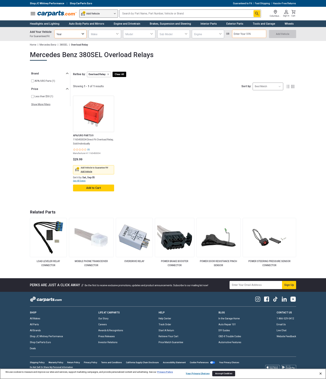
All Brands (35, 330)
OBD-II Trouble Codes (230, 336)
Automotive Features (230, 342)
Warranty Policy (56, 362)
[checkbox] (32, 81)
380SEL (64, 44)
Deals (33, 348)
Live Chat (281, 330)
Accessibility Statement (174, 362)
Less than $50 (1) (44, 96)
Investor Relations (107, 342)
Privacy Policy (90, 362)
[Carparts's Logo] (57, 13)
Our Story (103, 318)
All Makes (35, 318)
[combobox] (70, 34)
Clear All (119, 74)
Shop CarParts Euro (40, 342)
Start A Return (166, 330)
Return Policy (73, 362)
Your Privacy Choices (229, 362)
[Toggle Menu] (33, 14)
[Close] (320, 373)
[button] (99, 74)
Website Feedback (286, 336)
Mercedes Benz (48, 44)
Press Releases (106, 336)
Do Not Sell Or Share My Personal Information (51, 367)
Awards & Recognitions (110, 330)
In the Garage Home (229, 318)
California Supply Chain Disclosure (142, 362)
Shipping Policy (37, 362)
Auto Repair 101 (227, 324)
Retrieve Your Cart (168, 336)
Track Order (165, 324)
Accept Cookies (223, 373)
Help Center (165, 318)
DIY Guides (224, 330)
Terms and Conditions (111, 362)
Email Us (281, 324)
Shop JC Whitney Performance (46, 336)
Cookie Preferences (199, 362)
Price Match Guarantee (171, 342)
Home (33, 44)
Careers (102, 324)
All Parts (34, 324)
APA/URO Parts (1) (45, 81)
